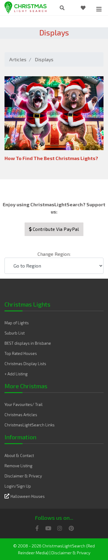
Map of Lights (16, 322)
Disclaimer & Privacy (23, 476)
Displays (44, 59)
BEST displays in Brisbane (27, 343)
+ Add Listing (16, 373)
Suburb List (14, 333)
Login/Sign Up (17, 486)
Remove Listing (18, 465)
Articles (17, 59)
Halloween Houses (27, 496)
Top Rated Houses (20, 353)
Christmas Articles (20, 414)
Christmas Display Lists (25, 363)
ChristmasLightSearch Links (29, 424)
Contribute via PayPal (55, 229)
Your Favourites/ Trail (23, 404)
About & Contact (19, 455)
